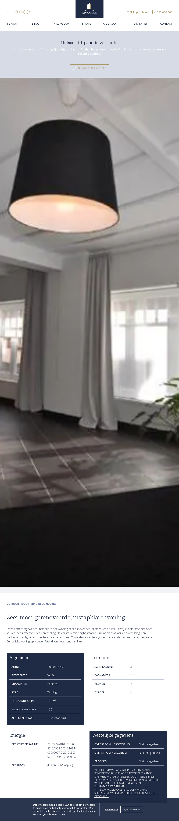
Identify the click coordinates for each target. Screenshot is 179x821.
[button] (10, 12)
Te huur (35, 23)
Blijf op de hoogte (140, 12)
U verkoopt (111, 23)
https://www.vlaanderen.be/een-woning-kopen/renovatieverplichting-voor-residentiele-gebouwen (126, 793)
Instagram (23, 12)
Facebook (18, 12)
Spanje (86, 23)
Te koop (12, 23)
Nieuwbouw (61, 23)
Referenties (140, 23)
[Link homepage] (89, 9)
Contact (166, 23)
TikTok (29, 12)
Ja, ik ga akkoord (131, 809)
